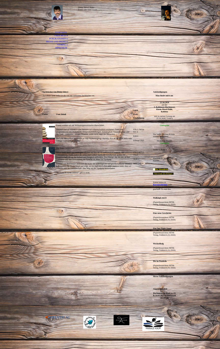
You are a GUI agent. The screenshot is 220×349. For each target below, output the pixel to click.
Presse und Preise (56, 42)
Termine (61, 45)
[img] (57, 12)
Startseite (61, 32)
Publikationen (57, 39)
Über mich (60, 35)
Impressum (61, 48)
